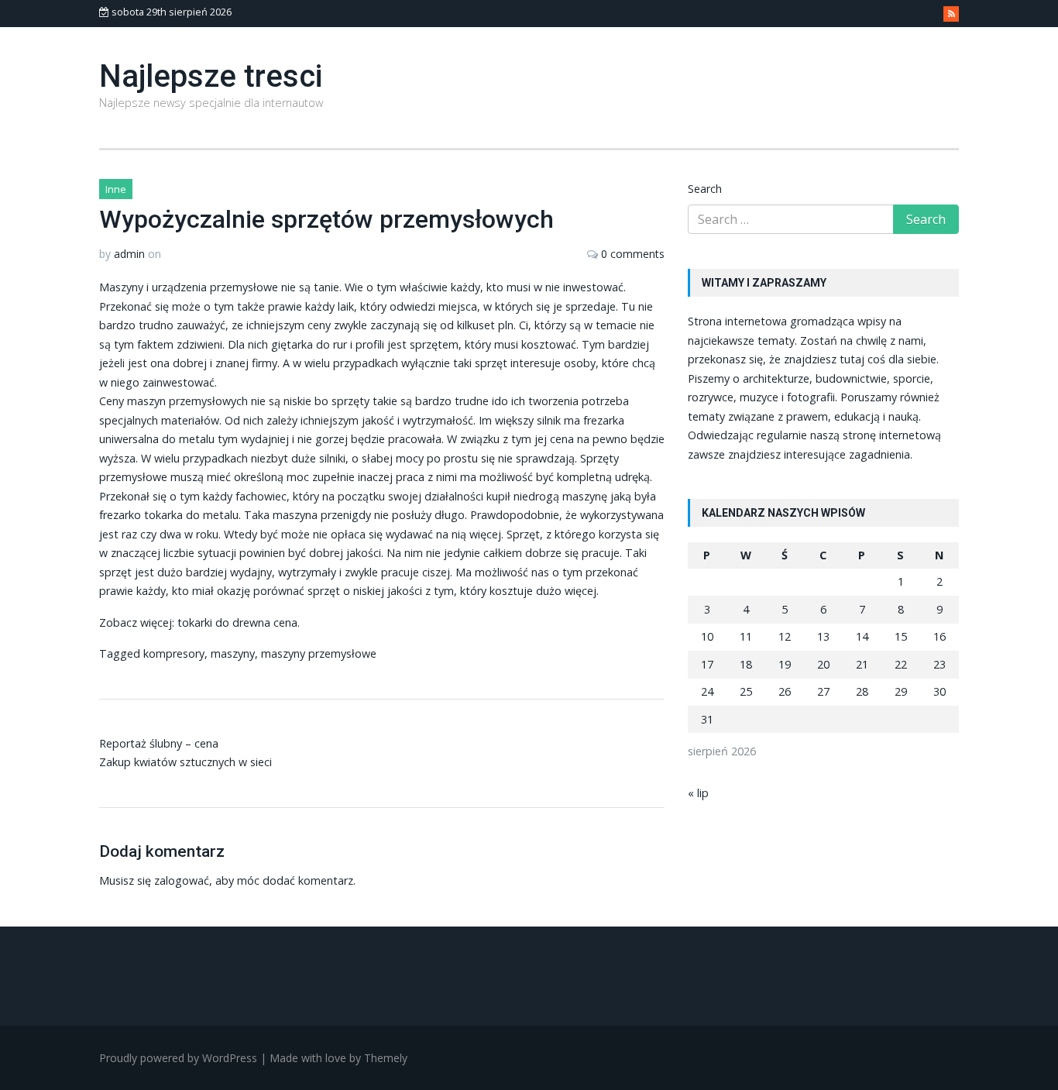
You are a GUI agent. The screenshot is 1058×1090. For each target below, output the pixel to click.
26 (784, 691)
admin (129, 253)
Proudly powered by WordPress (178, 1057)
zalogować (181, 880)
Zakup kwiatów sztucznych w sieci (185, 762)
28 (862, 691)
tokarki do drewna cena (237, 622)
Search (705, 188)
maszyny (233, 653)
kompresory (173, 653)
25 (746, 691)
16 (939, 636)
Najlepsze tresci (210, 76)
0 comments (633, 253)
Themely (385, 1057)
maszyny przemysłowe (318, 653)
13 (823, 636)
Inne (115, 189)
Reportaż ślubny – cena (158, 743)
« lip (698, 793)
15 (901, 636)
